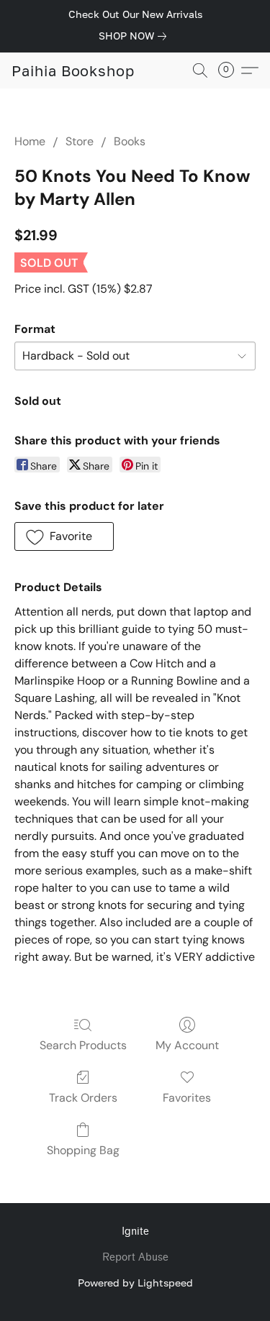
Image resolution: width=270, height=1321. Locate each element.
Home (29, 141)
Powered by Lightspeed (135, 1282)
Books (129, 141)
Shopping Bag (83, 1150)
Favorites (187, 1097)
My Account (187, 1045)
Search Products (83, 1045)
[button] (73, 70)
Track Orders (83, 1097)
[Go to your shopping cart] (230, 70)
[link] (135, 36)
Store (80, 141)
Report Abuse (135, 1257)
